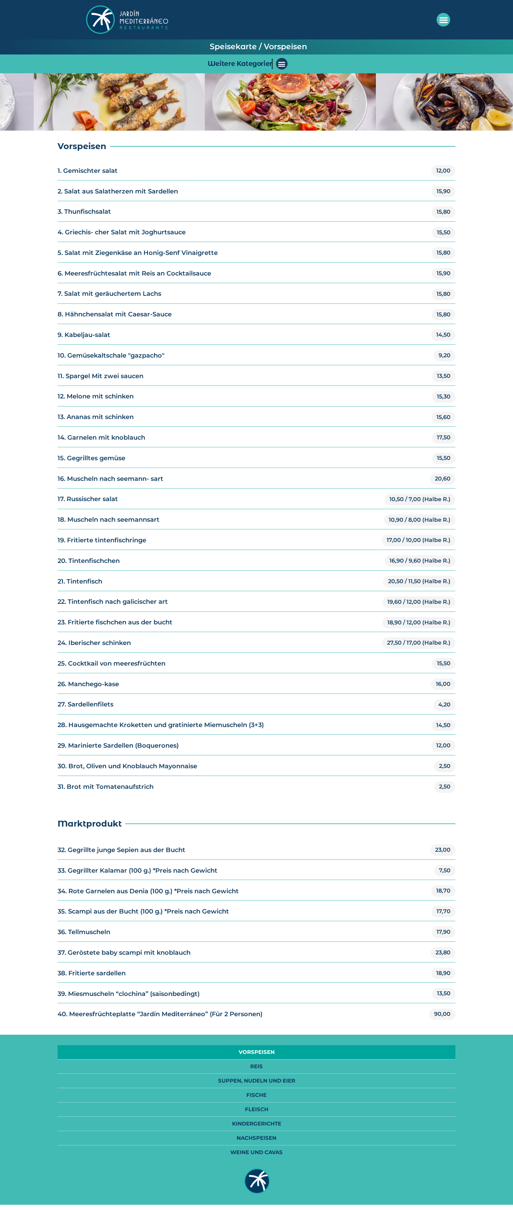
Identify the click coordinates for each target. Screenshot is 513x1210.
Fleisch (256, 1109)
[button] (443, 20)
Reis (256, 1066)
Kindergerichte (256, 1123)
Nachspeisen (256, 1138)
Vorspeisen (257, 1052)
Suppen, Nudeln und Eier (256, 1080)
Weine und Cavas (256, 1152)
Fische (256, 1095)
